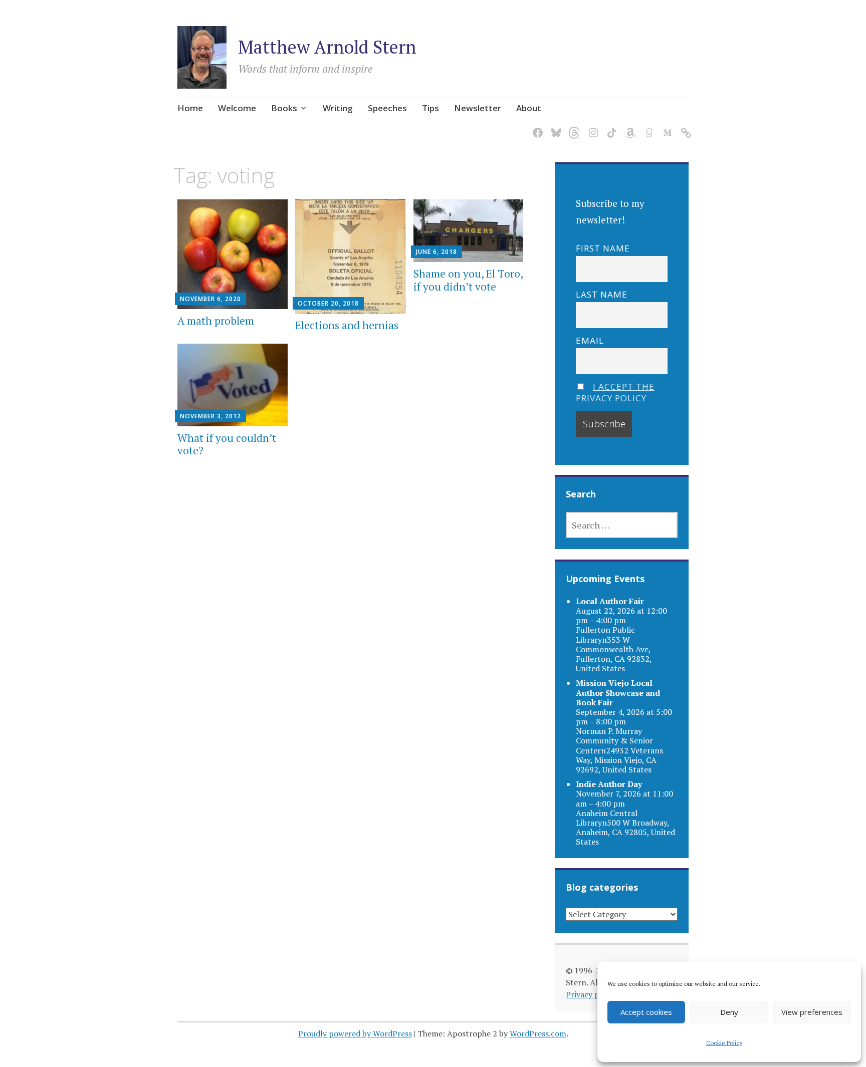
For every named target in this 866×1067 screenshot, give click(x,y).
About (528, 108)
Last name (601, 294)
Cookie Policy (724, 1042)
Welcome (237, 108)
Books (284, 108)
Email (590, 340)
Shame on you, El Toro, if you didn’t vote (468, 279)
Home (190, 108)
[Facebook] (536, 127)
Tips (430, 108)
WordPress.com (538, 1033)
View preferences (811, 1012)
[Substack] (684, 127)
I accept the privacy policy (615, 392)
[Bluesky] (554, 127)
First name (603, 248)
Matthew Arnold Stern (327, 47)
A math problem (215, 321)
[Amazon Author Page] (628, 127)
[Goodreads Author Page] (647, 127)
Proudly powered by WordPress (355, 1033)
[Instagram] (591, 127)
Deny (729, 1012)
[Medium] (666, 127)
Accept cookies (646, 1012)
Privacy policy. (592, 994)
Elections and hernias (346, 325)
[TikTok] (610, 127)
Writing (338, 108)
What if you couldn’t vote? (226, 444)
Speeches (387, 108)
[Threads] (573, 127)
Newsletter (477, 108)
